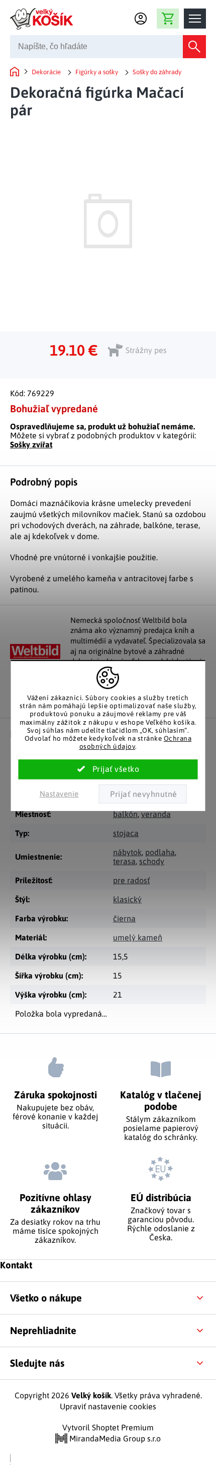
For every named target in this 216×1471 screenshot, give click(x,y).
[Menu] (195, 19)
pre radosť (131, 880)
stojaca (126, 833)
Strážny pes (146, 350)
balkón (125, 814)
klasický (127, 899)
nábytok (127, 852)
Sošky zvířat (31, 444)
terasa (124, 861)
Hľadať (194, 46)
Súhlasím (108, 769)
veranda (156, 814)
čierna (124, 918)
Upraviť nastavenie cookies (108, 1406)
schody (151, 861)
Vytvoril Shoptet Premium (108, 1427)
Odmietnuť (143, 793)
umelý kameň (137, 937)
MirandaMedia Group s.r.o (114, 1438)
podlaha (160, 852)
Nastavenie (59, 793)
